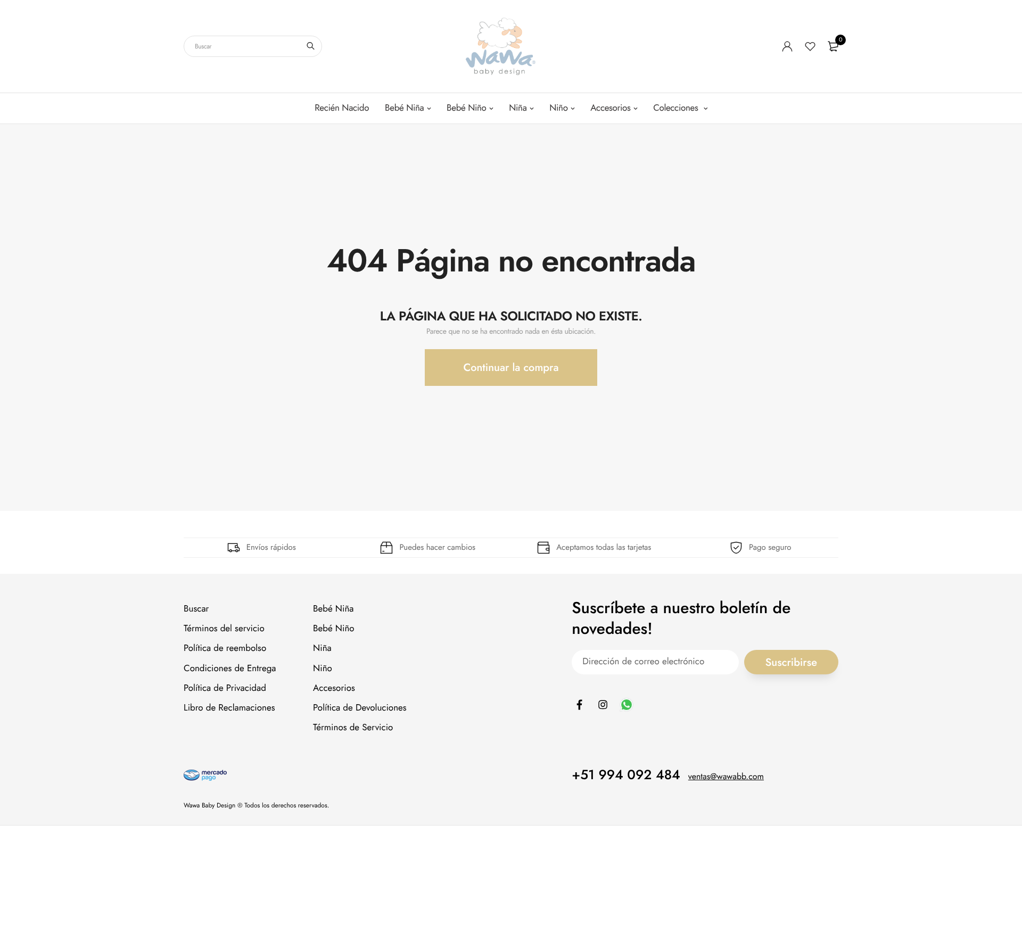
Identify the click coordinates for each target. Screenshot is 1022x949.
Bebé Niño (466, 108)
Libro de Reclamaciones (229, 708)
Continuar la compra (510, 367)
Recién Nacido (342, 108)
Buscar (196, 609)
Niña (517, 108)
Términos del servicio (224, 628)
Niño (558, 108)
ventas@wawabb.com (726, 777)
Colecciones (676, 108)
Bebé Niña (404, 108)
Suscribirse (791, 662)
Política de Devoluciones (360, 708)
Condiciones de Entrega (230, 668)
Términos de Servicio (353, 727)
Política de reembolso (225, 648)
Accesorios (610, 108)
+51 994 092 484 (626, 775)
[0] (833, 46)
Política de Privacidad (225, 688)
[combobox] (253, 46)
